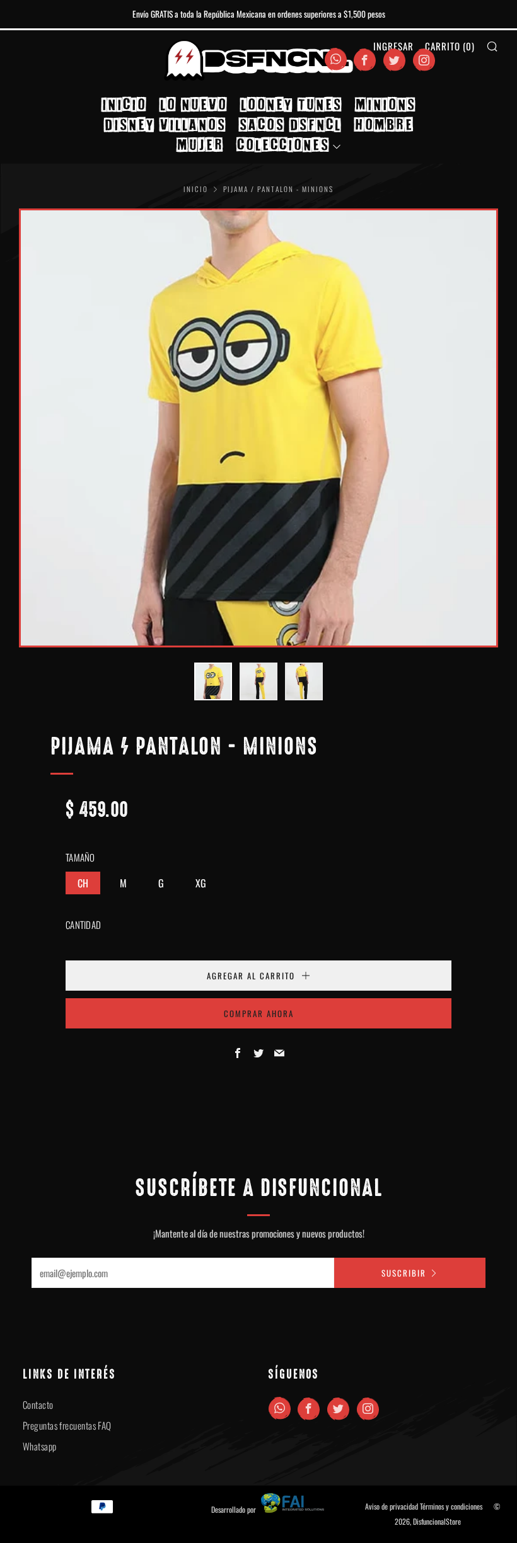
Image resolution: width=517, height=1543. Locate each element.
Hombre (383, 124)
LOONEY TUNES (291, 104)
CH (83, 883)
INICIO (124, 104)
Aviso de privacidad (391, 1506)
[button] (213, 681)
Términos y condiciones (451, 1506)
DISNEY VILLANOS (165, 124)
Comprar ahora (259, 1013)
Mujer (200, 144)
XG (200, 883)
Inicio (195, 189)
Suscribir (403, 1273)
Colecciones (282, 144)
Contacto (38, 1404)
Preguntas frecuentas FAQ (67, 1425)
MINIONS (385, 104)
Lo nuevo (193, 104)
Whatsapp (40, 1446)
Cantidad (83, 924)
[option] (258, 428)
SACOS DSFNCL (290, 124)
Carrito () (450, 46)
